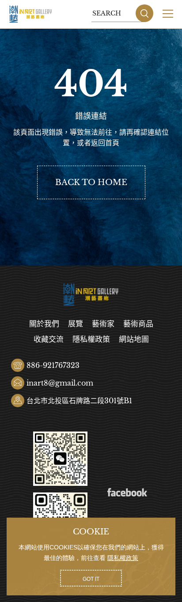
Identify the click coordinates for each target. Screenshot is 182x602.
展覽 (75, 324)
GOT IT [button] (91, 579)
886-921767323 (53, 365)
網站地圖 (134, 339)
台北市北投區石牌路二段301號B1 (79, 400)
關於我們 (44, 324)
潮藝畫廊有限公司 (31, 14)
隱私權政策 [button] (122, 557)
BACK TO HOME (91, 182)
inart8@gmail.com (60, 383)
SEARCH (144, 13)
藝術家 (103, 324)
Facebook (127, 492)
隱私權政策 (91, 339)
